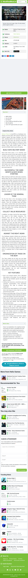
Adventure (16, 37)
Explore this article (8, 131)
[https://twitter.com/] (12, 570)
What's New (6, 323)
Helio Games (16, 34)
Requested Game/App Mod (17, 566)
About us (5, 558)
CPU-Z (9, 360)
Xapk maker (6, 566)
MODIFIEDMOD (6, 574)
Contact (20, 558)
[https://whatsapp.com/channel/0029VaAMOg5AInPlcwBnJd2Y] (10, 570)
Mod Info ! (5, 112)
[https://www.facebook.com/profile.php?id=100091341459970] (7, 570)
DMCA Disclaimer (7, 560)
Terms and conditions (19, 560)
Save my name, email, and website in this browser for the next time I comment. (14, 465)
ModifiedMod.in (9, 2)
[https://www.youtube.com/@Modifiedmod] (15, 570)
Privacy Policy (13, 558)
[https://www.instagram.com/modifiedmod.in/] (18, 570)
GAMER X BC (15, 576)
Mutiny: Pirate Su (6, 134)
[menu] (1, 1)
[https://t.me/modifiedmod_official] (20, 570)
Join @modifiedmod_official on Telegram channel (15, 364)
